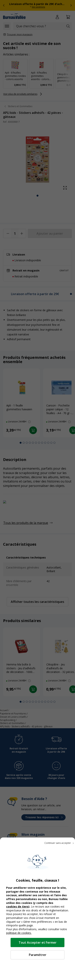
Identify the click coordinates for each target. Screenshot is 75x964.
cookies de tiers (17, 906)
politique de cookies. (19, 933)
